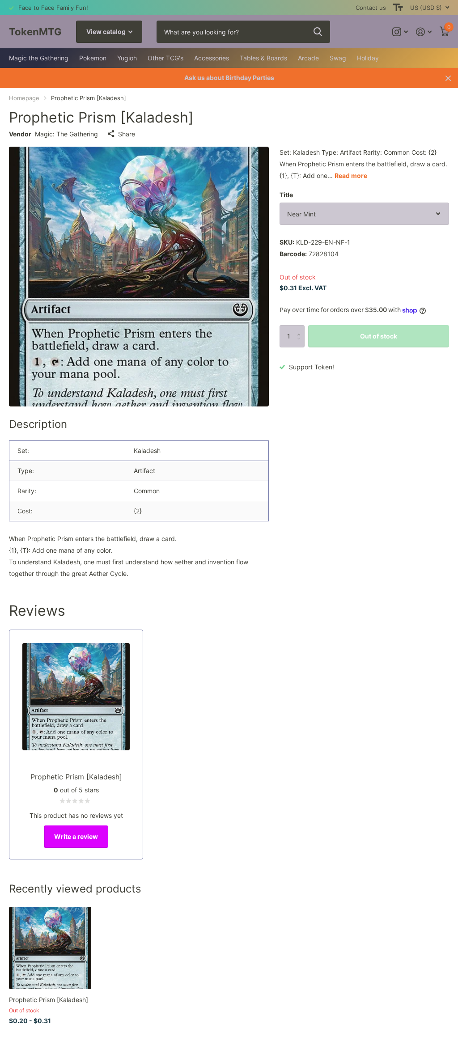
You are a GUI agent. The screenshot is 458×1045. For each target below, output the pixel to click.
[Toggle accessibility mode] (398, 7)
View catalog (106, 31)
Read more (351, 175)
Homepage (24, 98)
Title (286, 195)
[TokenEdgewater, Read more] (400, 32)
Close (448, 78)
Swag (338, 58)
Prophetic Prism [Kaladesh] (48, 999)
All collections (38, 58)
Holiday (368, 58)
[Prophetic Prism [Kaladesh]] (50, 948)
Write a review (76, 836)
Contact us (371, 7)
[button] (301, 328)
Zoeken (317, 32)
